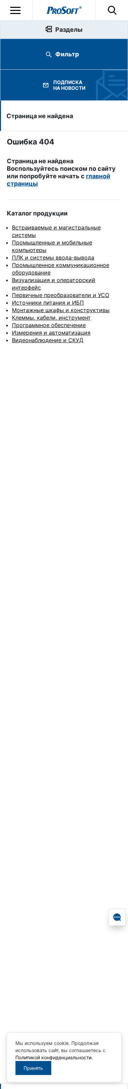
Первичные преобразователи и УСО (60, 295)
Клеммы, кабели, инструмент (51, 317)
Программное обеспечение (49, 325)
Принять (33, 1068)
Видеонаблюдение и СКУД (47, 340)
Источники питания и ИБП (48, 302)
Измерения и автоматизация (51, 332)
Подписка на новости (69, 85)
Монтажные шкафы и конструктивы (61, 310)
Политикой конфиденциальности (53, 1057)
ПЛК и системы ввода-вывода (53, 257)
